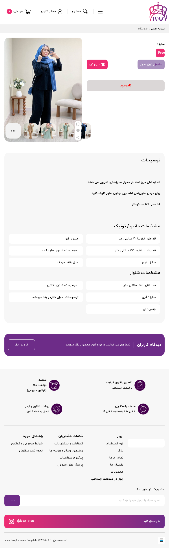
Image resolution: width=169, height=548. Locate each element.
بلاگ (120, 451)
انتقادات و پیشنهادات (68, 444)
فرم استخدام (115, 444)
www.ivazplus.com (14, 540)
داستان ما (116, 465)
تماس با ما (116, 458)
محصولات (116, 472)
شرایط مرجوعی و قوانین (27, 444)
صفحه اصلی (158, 29)
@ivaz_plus (25, 521)
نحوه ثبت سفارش (31, 451)
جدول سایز (147, 64)
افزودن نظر (21, 345)
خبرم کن (95, 64)
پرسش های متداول (70, 465)
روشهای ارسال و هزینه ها (66, 451)
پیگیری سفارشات (71, 458)
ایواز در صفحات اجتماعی (107, 479)
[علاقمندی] (78, 130)
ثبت (12, 500)
